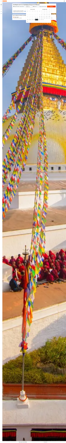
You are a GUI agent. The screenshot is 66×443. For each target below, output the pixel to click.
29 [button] (35, 19)
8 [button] (41, 14)
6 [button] (32, 14)
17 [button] (44, 16)
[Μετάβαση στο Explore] (1, 8)
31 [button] (27, 21)
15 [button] (41, 16)
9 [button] (37, 14)
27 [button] (32, 19)
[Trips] (1, 11)
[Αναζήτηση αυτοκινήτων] (1, 6)
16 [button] (37, 16)
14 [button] (39, 16)
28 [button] (39, 19)
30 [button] (37, 19)
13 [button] (32, 16)
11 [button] (46, 14)
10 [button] (27, 16)
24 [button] (27, 19)
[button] (1, 1)
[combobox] (20, 6)
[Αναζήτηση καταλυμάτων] (1, 4)
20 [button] (49, 16)
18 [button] (46, 16)
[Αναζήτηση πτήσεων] (1, 3)
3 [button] (27, 14)
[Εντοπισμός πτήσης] (1, 9)
